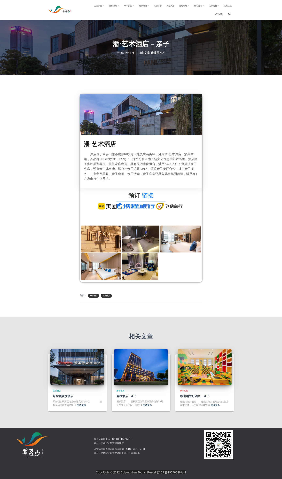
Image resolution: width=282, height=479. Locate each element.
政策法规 (228, 6)
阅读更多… (82, 405)
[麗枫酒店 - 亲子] (141, 367)
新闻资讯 (198, 6)
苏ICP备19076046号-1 (171, 472)
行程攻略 (183, 6)
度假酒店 (113, 6)
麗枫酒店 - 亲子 (127, 396)
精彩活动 (143, 6)
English (219, 14)
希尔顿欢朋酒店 (63, 396)
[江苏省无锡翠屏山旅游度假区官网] (59, 10)
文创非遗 (158, 6)
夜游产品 (170, 6)
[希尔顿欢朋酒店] (77, 367)
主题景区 (98, 6)
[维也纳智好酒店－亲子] (205, 367)
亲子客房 (128, 6)
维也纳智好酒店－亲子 (195, 396)
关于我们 (213, 6)
